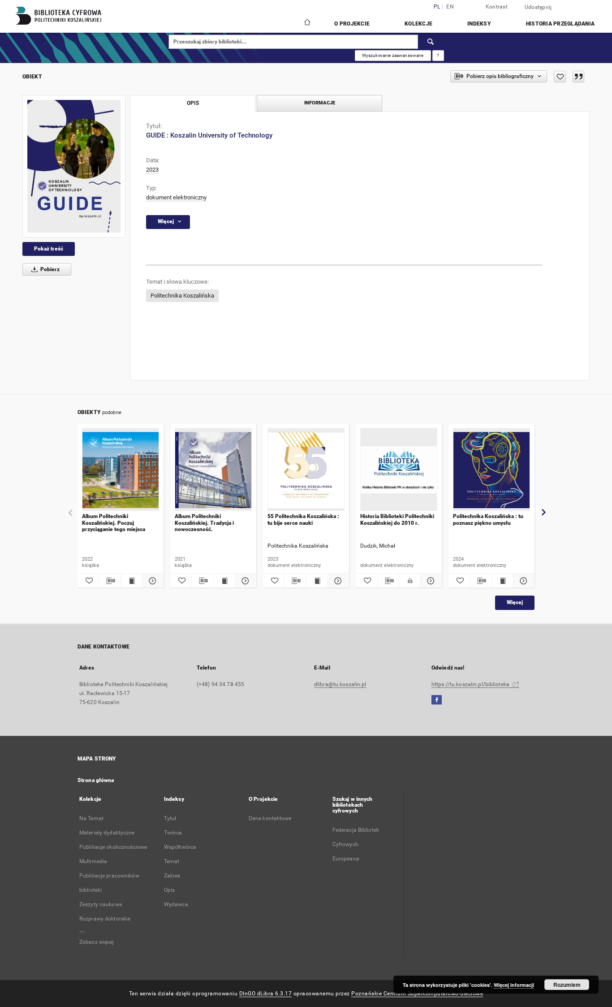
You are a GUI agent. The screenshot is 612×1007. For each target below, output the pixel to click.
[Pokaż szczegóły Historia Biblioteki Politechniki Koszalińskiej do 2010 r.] (429, 581)
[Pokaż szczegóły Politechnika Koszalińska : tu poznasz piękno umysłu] (522, 581)
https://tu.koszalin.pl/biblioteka (471, 684)
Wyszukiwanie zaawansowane (393, 55)
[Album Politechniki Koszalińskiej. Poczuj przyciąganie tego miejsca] (120, 469)
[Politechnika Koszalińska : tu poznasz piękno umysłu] (491, 469)
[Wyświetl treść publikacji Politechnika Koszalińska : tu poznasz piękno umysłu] (502, 581)
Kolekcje (418, 24)
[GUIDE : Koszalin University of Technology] (74, 166)
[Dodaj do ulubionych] (560, 76)
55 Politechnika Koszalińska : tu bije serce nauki (303, 519)
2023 (152, 169)
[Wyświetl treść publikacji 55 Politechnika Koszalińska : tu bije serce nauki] (317, 581)
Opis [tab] (193, 103)
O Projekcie (352, 24)
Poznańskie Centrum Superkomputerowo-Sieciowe (417, 993)
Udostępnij (538, 7)
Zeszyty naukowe (100, 904)
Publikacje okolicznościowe (113, 847)
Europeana (345, 859)
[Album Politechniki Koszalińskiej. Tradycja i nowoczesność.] (213, 469)
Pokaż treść (48, 249)
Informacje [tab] (319, 103)
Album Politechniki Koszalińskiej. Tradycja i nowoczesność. (204, 522)
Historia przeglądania (560, 24)
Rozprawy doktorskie (104, 919)
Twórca (173, 833)
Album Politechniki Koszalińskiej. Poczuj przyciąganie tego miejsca (113, 522)
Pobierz (49, 269)
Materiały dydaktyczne (107, 833)
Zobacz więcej (96, 942)
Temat (172, 861)
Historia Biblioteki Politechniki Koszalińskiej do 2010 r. (397, 519)
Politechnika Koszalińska (182, 295)
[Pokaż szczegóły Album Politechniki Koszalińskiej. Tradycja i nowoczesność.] (244, 581)
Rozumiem (567, 985)
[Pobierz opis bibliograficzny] (109, 581)
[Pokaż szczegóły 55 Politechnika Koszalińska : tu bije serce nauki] (337, 581)
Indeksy (479, 24)
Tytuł (170, 818)
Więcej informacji (514, 984)
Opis (169, 890)
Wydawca (176, 904)
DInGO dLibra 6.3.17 (265, 993)
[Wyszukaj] (431, 42)
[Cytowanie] (578, 76)
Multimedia (93, 861)
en (450, 7)
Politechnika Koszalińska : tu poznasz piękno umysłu (488, 519)
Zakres (172, 876)
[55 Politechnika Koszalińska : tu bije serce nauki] (306, 469)
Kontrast (497, 7)
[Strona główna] (307, 23)
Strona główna (96, 780)
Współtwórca (180, 847)
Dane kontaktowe (270, 818)
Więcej (515, 602)
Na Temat (91, 818)
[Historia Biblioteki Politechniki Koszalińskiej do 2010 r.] (399, 469)
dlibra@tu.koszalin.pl (340, 684)
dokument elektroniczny (176, 197)
